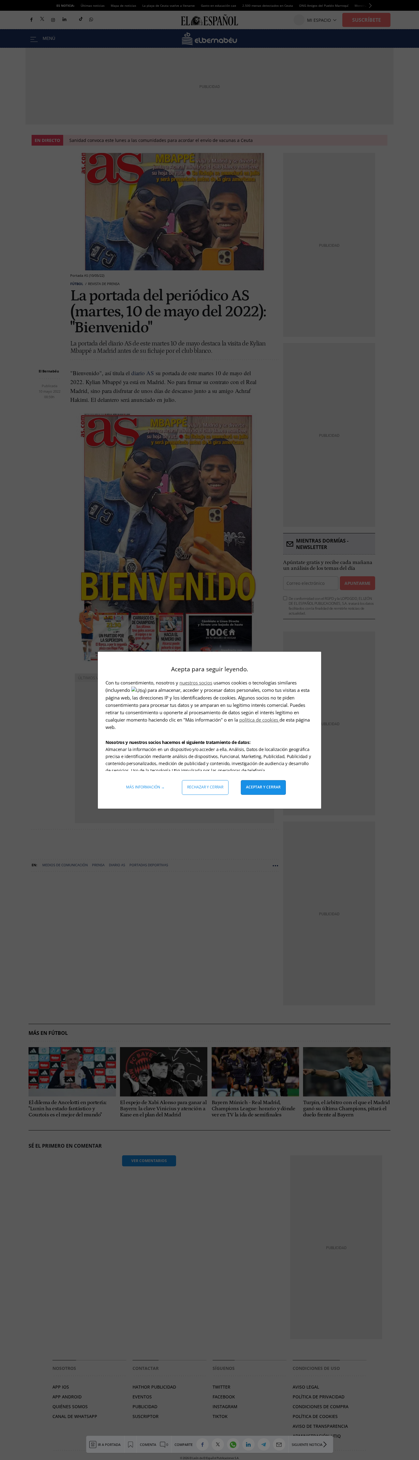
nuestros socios (195, 683)
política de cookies (259, 720)
